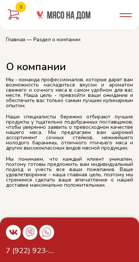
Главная (15, 39)
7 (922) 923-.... (30, 251)
